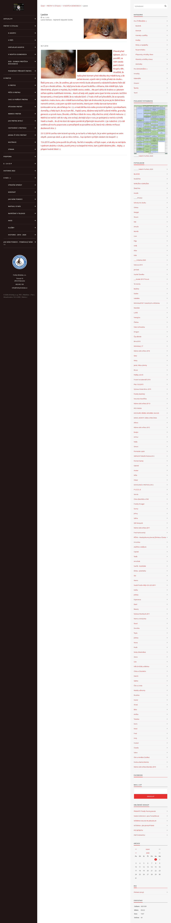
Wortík (136, 231)
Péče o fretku (14, 92)
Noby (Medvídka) (140, 652)
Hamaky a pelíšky (142, 35)
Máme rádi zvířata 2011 (142, 528)
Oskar (136, 480)
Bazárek (138, 26)
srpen (148, 849)
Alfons (136, 423)
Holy (135, 738)
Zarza (135, 657)
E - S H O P (7, 164)
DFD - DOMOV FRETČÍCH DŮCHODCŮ (18, 62)
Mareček (137, 308)
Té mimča (137, 284)
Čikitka (136, 322)
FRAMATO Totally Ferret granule (145, 811)
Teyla (135, 633)
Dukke (136, 293)
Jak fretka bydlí (15, 121)
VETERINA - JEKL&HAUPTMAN (144, 825)
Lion (135, 236)
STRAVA (11, 149)
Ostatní (136, 83)
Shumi (136, 217)
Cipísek (136, 552)
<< (136, 849)
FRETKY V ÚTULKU (10, 26)
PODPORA (7, 156)
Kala (135, 255)
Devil (135, 604)
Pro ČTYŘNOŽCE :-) (140, 21)
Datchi (136, 676)
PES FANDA (138, 408)
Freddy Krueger (139, 504)
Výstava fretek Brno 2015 (142, 389)
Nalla (135, 442)
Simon (136, 446)
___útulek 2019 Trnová (141, 279)
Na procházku (140, 50)
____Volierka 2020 (140, 260)
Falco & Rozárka (139, 327)
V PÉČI (10, 40)
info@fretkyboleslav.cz (19, 288)
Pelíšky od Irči (138, 375)
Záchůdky (139, 64)
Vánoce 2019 (138, 265)
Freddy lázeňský (139, 394)
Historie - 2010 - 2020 (17, 235)
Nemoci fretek (14, 114)
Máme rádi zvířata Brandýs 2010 (145, 767)
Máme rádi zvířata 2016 (142, 351)
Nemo (136, 580)
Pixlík (135, 647)
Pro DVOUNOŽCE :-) (140, 69)
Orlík (135, 246)
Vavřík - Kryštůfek (140, 566)
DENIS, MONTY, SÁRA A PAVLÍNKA (145, 418)
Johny (136, 513)
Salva (135, 752)
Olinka (136, 207)
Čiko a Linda (138, 686)
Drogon (136, 332)
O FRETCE (7, 78)
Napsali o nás (14, 206)
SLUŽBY (11, 228)
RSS (20, 295)
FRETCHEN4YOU (139, 835)
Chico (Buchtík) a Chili (141, 499)
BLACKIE (137, 174)
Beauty (136, 609)
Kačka (136, 590)
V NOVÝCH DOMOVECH (17, 54)
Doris (135, 724)
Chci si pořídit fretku (18, 99)
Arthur (136, 437)
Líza (135, 662)
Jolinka (136, 595)
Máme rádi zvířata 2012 (142, 427)
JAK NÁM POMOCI (15, 199)
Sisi (135, 576)
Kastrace (12, 142)
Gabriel (136, 466)
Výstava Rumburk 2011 (142, 614)
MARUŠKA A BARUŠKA (141, 184)
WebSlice (26, 295)
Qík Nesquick (138, 523)
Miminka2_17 (138, 346)
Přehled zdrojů (139, 892)
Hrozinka (137, 542)
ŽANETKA (137, 188)
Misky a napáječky (142, 45)
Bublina (136, 289)
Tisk (32, 295)
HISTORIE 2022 (9, 171)
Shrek (136, 705)
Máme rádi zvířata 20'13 (142, 403)
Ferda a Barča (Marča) (141, 762)
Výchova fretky (15, 107)
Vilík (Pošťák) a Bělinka (141, 666)
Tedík (135, 556)
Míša (135, 475)
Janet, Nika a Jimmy (140, 365)
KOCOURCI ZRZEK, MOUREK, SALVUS (146, 413)
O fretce (12, 85)
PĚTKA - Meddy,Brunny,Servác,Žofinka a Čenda (150, 537)
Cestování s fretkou (17, 128)
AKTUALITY (8, 19)
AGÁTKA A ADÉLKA (140, 547)
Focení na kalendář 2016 (142, 380)
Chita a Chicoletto (140, 671)
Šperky (136, 88)
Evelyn (136, 432)
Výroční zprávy (15, 185)
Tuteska (136, 719)
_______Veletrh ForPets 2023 (143, 156)
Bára (135, 709)
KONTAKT (12, 192)
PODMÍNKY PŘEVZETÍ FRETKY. (20, 71)
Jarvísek (136, 270)
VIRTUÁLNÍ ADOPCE (16, 47)
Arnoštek (137, 561)
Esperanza (137, 599)
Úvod (43, 6)
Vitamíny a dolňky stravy (144, 59)
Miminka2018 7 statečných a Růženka (147, 303)
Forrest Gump (138, 461)
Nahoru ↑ (25, 297)
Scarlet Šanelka (139, 274)
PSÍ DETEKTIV (138, 830)
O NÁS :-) (7, 178)
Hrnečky (137, 74)
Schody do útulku (140, 203)
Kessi (135, 729)
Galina (136, 681)
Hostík (136, 193)
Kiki (135, 222)
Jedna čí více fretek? (17, 135)
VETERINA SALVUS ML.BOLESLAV (145, 821)
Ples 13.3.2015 (138, 384)
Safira (136, 518)
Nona (136, 642)
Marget (136, 212)
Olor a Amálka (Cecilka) (141, 757)
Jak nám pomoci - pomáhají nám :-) (18, 243)
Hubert (136, 743)
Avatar (136, 470)
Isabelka (136, 298)
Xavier (136, 700)
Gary (135, 356)
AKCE (10, 220)
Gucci (135, 623)
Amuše (136, 227)
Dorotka (136, 628)
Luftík (136, 313)
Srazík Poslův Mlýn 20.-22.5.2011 (145, 585)
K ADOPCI (12, 33)
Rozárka (136, 695)
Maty (135, 360)
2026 (147, 853)
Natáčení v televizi (16, 213)
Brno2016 (137, 341)
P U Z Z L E (137, 489)
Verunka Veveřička (140, 399)
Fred (135, 733)
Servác (136, 494)
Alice (135, 250)
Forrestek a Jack (139, 451)
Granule (138, 31)
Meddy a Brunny (139, 690)
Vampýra (137, 317)
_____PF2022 (138, 198)
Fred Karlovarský (139, 533)
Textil (135, 93)
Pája (135, 241)
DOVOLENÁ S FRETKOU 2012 (143, 485)
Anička (136, 714)
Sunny (136, 509)
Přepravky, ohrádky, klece (144, 54)
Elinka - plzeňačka (140, 571)
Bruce (136, 370)
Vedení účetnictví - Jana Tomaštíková (146, 816)
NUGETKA (137, 179)
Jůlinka (136, 638)
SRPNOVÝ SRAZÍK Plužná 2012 (144, 456)
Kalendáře (137, 78)
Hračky (138, 40)
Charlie (136, 748)
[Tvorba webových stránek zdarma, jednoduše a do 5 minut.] (17, 294)
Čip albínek (137, 336)
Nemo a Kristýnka (140, 619)
